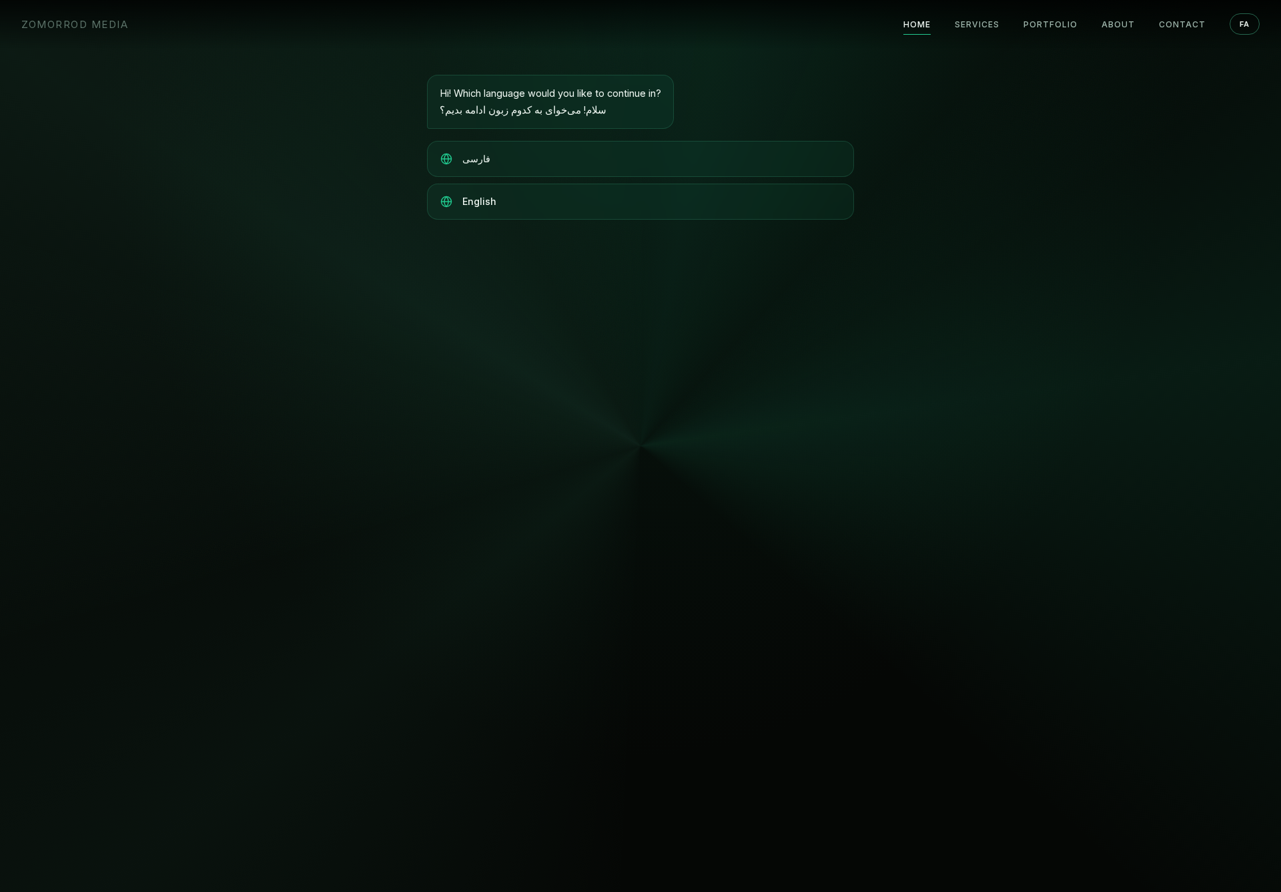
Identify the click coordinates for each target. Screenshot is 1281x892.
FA (1245, 24)
